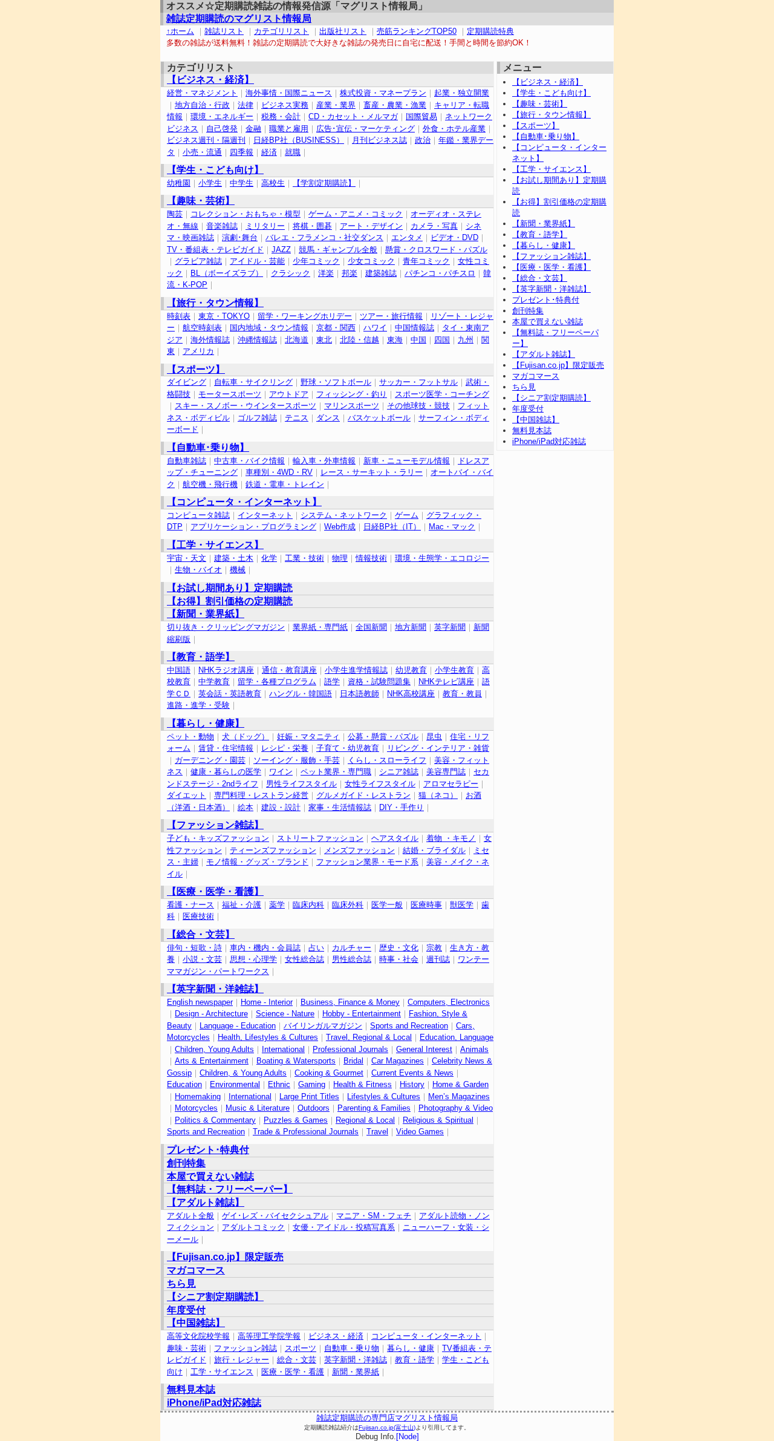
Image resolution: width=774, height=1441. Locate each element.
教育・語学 (414, 1359)
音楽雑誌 (222, 225)
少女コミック (371, 261)
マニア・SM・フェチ (373, 1215)
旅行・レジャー (241, 1359)
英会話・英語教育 (229, 693)
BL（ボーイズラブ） (226, 273)
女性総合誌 (304, 959)
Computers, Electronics (449, 1002)
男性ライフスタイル (301, 783)
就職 (293, 152)
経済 (269, 152)
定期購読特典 (490, 31)
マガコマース (196, 1270)
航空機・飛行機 (210, 484)
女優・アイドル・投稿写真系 (344, 1227)
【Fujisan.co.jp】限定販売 (225, 1257)
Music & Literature (258, 1108)
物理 (340, 558)
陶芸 (175, 213)
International (283, 1049)
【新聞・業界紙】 (205, 614)
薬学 (277, 904)
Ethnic (279, 1084)
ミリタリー (265, 225)
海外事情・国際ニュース (289, 92)
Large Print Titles (309, 1096)
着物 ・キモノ (451, 838)
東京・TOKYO (224, 316)
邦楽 (349, 273)
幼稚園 (178, 183)
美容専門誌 (446, 771)
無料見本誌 (191, 1389)
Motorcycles (196, 1108)
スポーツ (300, 1348)
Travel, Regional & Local (369, 1037)
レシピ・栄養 (284, 748)
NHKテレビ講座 (446, 681)
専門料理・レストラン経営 (261, 795)
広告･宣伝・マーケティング (365, 128)
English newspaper (200, 1002)
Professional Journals (350, 1049)
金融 (253, 128)
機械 (238, 569)
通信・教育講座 (289, 670)
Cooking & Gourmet (328, 1072)
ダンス (328, 417)
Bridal (353, 1060)
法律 (245, 104)
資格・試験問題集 (379, 681)
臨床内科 (308, 904)
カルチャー (351, 947)
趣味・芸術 (186, 1348)
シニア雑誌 (398, 771)
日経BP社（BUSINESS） (298, 140)
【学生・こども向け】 (215, 170)
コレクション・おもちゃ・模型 (245, 213)
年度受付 (186, 1310)
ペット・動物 (190, 736)
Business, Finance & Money (350, 1002)
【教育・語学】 (201, 657)
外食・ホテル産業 (454, 128)
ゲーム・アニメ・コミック (355, 213)
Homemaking (198, 1096)
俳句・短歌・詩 (194, 947)
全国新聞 (371, 627)
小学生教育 (454, 670)
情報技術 (371, 558)
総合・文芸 (296, 1359)
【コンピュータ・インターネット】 (244, 502)
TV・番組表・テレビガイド (215, 249)
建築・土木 (233, 558)
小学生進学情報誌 (356, 670)
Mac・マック (452, 526)
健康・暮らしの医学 (225, 771)
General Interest (424, 1049)
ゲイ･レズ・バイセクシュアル (275, 1215)
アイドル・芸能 (257, 261)
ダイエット (186, 795)
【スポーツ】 (196, 369)
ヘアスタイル (394, 838)
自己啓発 (222, 128)
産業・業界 (336, 104)
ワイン (281, 771)
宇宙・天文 (186, 558)
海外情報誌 (210, 339)
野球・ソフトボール (336, 382)
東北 (324, 339)
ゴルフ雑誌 (257, 417)
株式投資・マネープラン (383, 92)
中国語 (178, 670)
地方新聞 (410, 627)
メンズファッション (359, 850)
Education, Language (456, 1037)
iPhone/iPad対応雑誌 (214, 1402)
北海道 (296, 339)
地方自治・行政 (202, 104)
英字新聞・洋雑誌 (355, 1359)
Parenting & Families (374, 1108)
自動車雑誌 (186, 460)
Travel (377, 1131)
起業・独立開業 (461, 92)
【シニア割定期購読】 (215, 1297)
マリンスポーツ (351, 405)
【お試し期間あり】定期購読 (230, 588)
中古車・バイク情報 (249, 460)
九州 (465, 339)
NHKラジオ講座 (226, 670)
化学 (269, 558)
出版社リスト (342, 31)
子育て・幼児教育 (347, 748)
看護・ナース (190, 904)
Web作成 (340, 526)
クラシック (290, 273)
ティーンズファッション (273, 850)
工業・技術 (304, 558)
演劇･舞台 (240, 237)
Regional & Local (365, 1120)
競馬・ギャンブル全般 (338, 249)
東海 (395, 339)
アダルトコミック (253, 1227)
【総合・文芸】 (201, 934)
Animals (474, 1049)
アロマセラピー (450, 783)
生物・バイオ (198, 569)
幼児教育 (411, 670)
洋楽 (326, 273)
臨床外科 (347, 904)
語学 (332, 681)
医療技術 (198, 916)
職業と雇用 (288, 128)
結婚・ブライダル (434, 850)
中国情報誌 (414, 327)
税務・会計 (281, 116)
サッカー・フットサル (418, 382)
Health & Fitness (362, 1084)
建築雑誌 (381, 273)
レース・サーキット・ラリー (371, 472)
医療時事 (426, 904)
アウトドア (288, 394)
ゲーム (406, 515)
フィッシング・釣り (351, 394)
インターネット (265, 515)
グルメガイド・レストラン (363, 795)
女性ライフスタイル (380, 783)
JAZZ (281, 249)
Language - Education (238, 1025)
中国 (418, 339)
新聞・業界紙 (355, 1371)
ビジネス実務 (284, 104)
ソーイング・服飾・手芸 (296, 760)
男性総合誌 (351, 959)
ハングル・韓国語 (300, 693)
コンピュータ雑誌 (198, 515)
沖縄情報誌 (257, 339)
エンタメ (407, 237)
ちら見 (181, 1283)
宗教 (434, 947)
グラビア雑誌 (198, 261)
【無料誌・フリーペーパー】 (230, 1189)
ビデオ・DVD (454, 237)
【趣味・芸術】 (201, 200)
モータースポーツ (229, 394)
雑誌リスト (224, 31)
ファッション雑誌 (245, 1348)
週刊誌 (438, 959)
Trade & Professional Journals (306, 1131)
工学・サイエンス (221, 1371)
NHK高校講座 (411, 693)
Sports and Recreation (409, 1025)
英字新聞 (450, 627)
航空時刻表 (202, 327)
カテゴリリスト (281, 31)
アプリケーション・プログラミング (253, 526)
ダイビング (186, 382)
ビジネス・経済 (335, 1336)
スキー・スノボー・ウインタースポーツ (245, 405)
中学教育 (214, 681)
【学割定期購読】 (324, 183)
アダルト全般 (190, 1215)
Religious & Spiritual (438, 1120)
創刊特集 (186, 1163)
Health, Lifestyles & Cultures (268, 1037)
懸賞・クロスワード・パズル (436, 249)
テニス (296, 417)
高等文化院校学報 (198, 1336)
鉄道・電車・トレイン (285, 484)
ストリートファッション (320, 838)
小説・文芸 (202, 959)
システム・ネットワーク (344, 515)
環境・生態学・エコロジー (442, 558)
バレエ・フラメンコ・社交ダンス (324, 237)
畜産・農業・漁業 (394, 104)
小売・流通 (202, 152)
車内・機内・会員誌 (265, 947)
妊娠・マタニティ (308, 736)
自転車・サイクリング (253, 382)
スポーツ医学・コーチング (442, 394)
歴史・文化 (398, 947)
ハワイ (375, 327)
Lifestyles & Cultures (383, 1096)
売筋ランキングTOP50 (417, 31)
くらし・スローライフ (387, 760)
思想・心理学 (253, 959)
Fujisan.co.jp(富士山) (387, 1427)
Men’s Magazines (459, 1096)
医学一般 (387, 904)
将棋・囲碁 (312, 225)
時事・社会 (398, 959)
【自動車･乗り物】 (208, 447)
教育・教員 (462, 693)
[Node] (407, 1436)
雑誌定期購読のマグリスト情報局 (238, 18)
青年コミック (426, 261)
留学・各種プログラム (277, 681)
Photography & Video (455, 1108)
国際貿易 (421, 116)
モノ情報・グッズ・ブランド (257, 861)
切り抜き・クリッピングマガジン (226, 627)
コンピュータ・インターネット (426, 1336)
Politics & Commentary (215, 1120)
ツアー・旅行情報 (391, 316)
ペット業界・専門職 (336, 771)
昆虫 (434, 736)
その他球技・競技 (418, 405)
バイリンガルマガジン (323, 1025)
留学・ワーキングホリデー (305, 316)
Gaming (311, 1084)
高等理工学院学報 (269, 1336)
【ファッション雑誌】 (215, 825)
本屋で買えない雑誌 (210, 1176)
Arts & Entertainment (212, 1060)
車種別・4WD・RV (279, 472)
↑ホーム (180, 31)
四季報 (241, 152)
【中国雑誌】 (196, 1323)
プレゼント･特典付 (208, 1150)
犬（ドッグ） (245, 736)
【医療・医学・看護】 (215, 891)
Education (184, 1084)
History (412, 1084)
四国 (442, 339)
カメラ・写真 (434, 225)
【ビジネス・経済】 (210, 79)
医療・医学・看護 (292, 1371)
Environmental (235, 1084)
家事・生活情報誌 (339, 807)
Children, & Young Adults (243, 1072)
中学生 (241, 183)
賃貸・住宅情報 (225, 748)
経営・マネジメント (202, 92)
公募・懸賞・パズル (383, 736)
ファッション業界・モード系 (367, 861)
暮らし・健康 (410, 1348)
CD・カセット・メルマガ (353, 116)
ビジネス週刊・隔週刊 (206, 140)
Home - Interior (267, 1002)
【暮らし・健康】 (205, 723)
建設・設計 (281, 807)
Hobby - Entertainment (361, 1013)
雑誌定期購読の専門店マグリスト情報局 (387, 1417)
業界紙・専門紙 (320, 627)
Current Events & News (412, 1072)
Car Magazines (397, 1060)
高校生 (273, 183)
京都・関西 (336, 327)
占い (316, 947)
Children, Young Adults (214, 1049)
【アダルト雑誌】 (205, 1202)
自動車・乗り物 (351, 1348)
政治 (423, 140)
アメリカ (198, 351)
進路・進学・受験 (198, 705)
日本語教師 (359, 693)
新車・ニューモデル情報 (406, 460)
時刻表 (178, 316)
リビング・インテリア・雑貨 (438, 748)
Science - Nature (285, 1013)
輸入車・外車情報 (324, 460)
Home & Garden (460, 1084)
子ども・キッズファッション (218, 838)
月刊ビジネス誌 (379, 140)
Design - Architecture (211, 1013)
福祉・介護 (241, 904)
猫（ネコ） (438, 795)
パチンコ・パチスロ (440, 273)
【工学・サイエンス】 (215, 545)
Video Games (420, 1131)
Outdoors (314, 1108)
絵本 (245, 807)
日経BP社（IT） (392, 526)
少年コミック (316, 261)
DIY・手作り (401, 807)
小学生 (210, 183)
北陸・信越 (359, 339)
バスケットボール (379, 417)
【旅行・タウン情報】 (215, 303)
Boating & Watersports (296, 1060)
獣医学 (461, 904)
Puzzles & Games (296, 1120)
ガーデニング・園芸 (210, 760)
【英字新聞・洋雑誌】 (215, 989)
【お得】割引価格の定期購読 (230, 601)
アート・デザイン (371, 225)
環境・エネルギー (221, 116)
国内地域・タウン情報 (269, 327)
